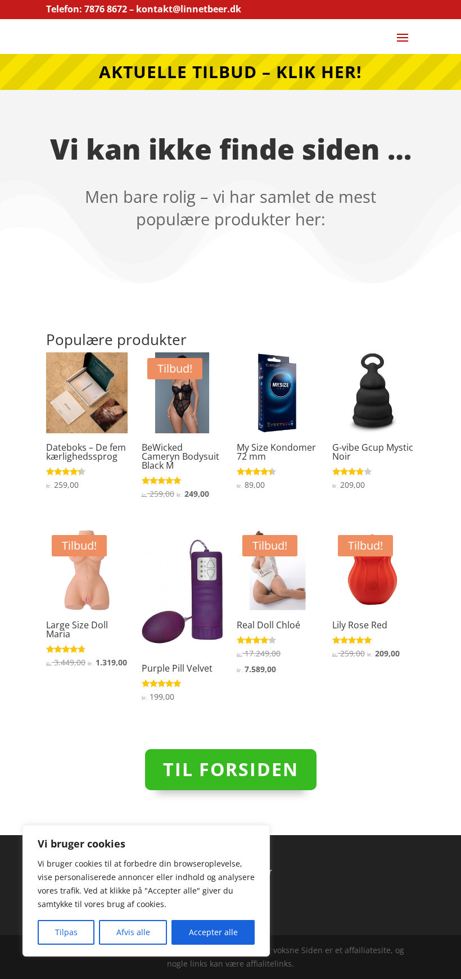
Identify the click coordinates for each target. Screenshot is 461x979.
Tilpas (66, 932)
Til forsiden (231, 769)
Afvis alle (133, 932)
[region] (146, 891)
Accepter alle (213, 932)
